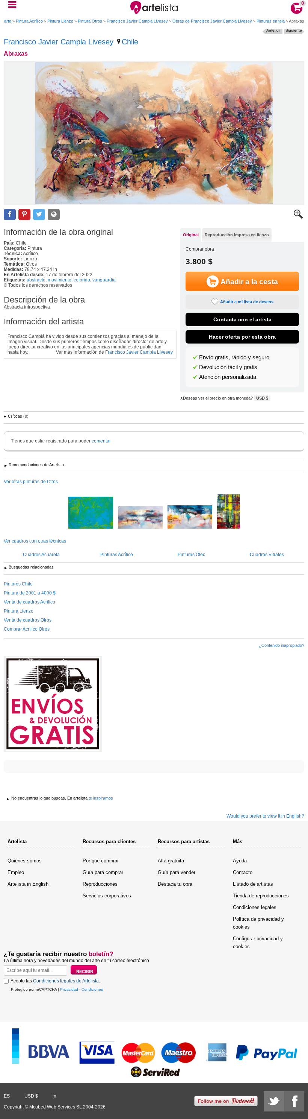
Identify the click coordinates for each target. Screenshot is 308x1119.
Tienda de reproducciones (261, 896)
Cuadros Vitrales (267, 554)
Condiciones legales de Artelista (66, 981)
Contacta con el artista (242, 319)
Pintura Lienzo (60, 21)
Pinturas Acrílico (116, 554)
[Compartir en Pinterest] (24, 214)
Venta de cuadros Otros (27, 620)
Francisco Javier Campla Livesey (137, 21)
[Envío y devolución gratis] (53, 704)
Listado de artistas (253, 884)
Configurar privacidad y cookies (258, 942)
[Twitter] (274, 1101)
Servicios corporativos (107, 896)
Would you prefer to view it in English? (265, 816)
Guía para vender (176, 872)
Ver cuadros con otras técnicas (35, 541)
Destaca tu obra (175, 884)
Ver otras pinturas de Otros (31, 481)
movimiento (59, 280)
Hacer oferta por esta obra (242, 337)
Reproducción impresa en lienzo (237, 235)
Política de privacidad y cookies (258, 923)
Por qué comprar (101, 861)
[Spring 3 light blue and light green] (90, 513)
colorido (82, 280)
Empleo (16, 872)
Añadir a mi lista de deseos (246, 302)
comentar (101, 441)
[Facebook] (294, 1101)
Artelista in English (28, 884)
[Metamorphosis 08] (228, 512)
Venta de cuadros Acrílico (29, 602)
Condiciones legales (254, 907)
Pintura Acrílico (29, 21)
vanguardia (104, 280)
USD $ (262, 398)
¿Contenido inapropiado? (281, 645)
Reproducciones (100, 884)
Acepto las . (55, 981)
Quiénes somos (25, 861)
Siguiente (293, 30)
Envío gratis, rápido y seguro (234, 357)
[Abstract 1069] (190, 517)
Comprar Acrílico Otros (27, 629)
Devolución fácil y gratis (228, 367)
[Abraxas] (154, 133)
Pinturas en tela (271, 21)
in (54, 1096)
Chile (130, 42)
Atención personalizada (227, 377)
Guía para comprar (103, 872)
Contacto (242, 872)
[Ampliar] (298, 217)
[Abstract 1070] (140, 518)
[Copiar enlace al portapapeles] (54, 214)
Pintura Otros (90, 21)
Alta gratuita (171, 861)
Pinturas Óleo (191, 554)
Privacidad (69, 989)
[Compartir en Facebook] (10, 214)
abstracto (36, 280)
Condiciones (92, 989)
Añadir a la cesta (249, 282)
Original (191, 235)
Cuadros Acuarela (41, 554)
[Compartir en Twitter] (39, 214)
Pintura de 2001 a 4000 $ (30, 593)
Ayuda (240, 861)
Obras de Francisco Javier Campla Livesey (212, 21)
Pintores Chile (18, 584)
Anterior (273, 30)
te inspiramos (101, 798)
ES (7, 1096)
